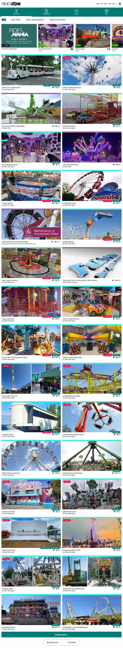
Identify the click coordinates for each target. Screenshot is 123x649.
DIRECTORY (53, 642)
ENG (98, 4)
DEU (105, 4)
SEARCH (73, 642)
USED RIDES (16, 20)
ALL (3, 20)
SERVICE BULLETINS (57, 20)
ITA (102, 4)
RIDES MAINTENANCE (35, 20)
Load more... (61, 634)
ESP (113, 4)
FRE (109, 4)
